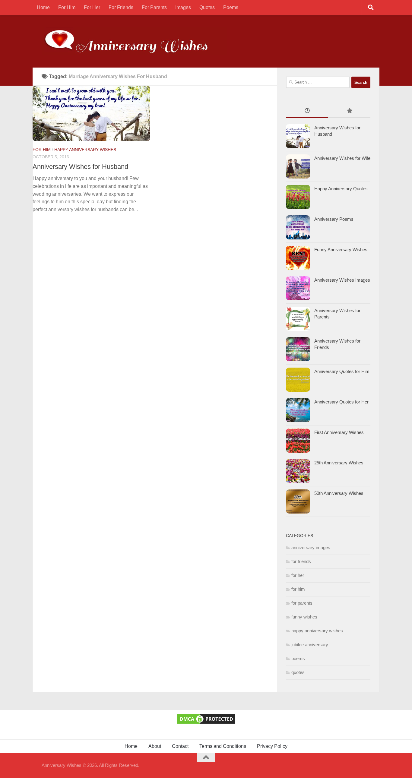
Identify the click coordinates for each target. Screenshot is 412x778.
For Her (92, 7)
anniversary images (310, 547)
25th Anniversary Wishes (338, 462)
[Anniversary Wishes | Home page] (134, 41)
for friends (301, 561)
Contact (180, 746)
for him (42, 149)
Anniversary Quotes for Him (341, 371)
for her (297, 575)
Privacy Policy (272, 746)
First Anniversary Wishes (339, 432)
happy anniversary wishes (85, 149)
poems (298, 658)
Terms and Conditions (222, 746)
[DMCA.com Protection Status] (206, 723)
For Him (66, 7)
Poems (230, 7)
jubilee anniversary (309, 644)
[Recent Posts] (307, 111)
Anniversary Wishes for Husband (80, 166)
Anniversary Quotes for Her (341, 401)
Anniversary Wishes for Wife (342, 158)
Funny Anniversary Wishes (340, 249)
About (154, 746)
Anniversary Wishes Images (342, 280)
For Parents (154, 7)
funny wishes (304, 616)
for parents (301, 603)
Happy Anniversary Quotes (341, 188)
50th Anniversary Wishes (338, 493)
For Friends (121, 7)
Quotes (207, 7)
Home (43, 7)
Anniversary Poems (333, 219)
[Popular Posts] (349, 111)
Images (183, 7)
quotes (298, 672)
